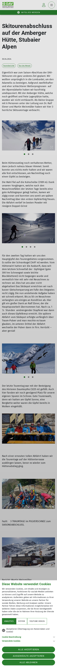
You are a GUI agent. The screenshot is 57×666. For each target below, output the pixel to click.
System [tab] (21, 621)
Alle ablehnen (28, 662)
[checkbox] (28, 630)
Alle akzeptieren (28, 649)
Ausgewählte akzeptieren (28, 656)
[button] (28, 637)
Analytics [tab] (9, 621)
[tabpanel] (28, 635)
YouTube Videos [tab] (37, 621)
